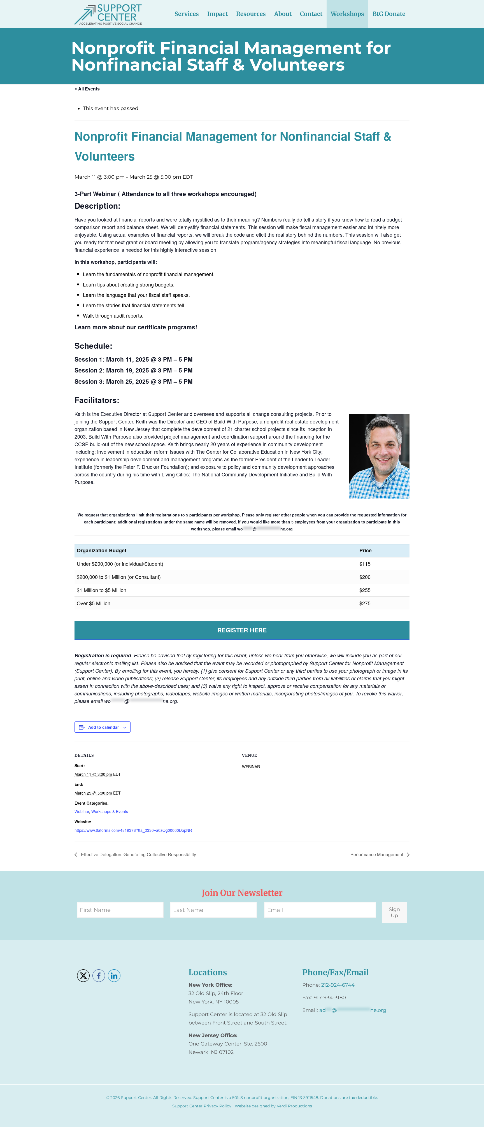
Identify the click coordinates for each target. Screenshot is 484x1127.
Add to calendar (103, 727)
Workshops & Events (109, 811)
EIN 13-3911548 (304, 1097)
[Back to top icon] (457, 1115)
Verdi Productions (294, 1106)
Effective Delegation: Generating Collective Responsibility (138, 854)
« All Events (87, 88)
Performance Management (377, 854)
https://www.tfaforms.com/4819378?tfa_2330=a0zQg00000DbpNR (133, 830)
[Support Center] (108, 14)
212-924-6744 (338, 985)
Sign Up (394, 912)
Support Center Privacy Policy (201, 1106)
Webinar (82, 811)
